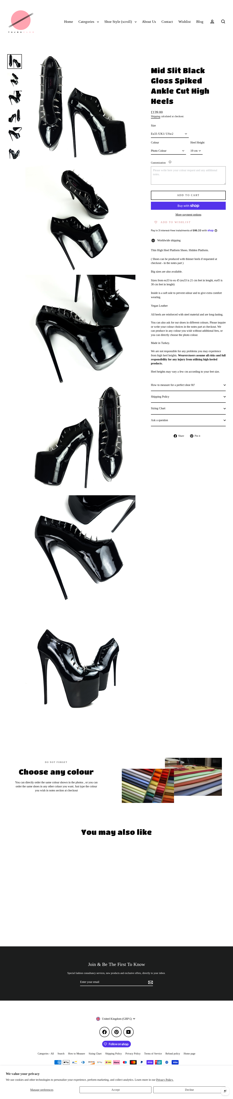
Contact (167, 22)
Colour (155, 142)
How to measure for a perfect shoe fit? (173, 384)
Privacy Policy (133, 1053)
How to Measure (76, 1053)
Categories (86, 22)
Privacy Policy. (164, 1079)
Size (153, 125)
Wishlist (184, 22)
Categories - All (46, 1053)
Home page (189, 1053)
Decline (189, 1089)
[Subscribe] (150, 982)
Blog (199, 22)
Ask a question (159, 420)
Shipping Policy (160, 396)
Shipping (155, 116)
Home (68, 22)
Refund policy (172, 1053)
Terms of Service (153, 1053)
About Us (149, 22)
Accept (115, 1089)
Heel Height (197, 142)
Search (61, 1053)
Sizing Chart (158, 408)
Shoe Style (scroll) (118, 22)
